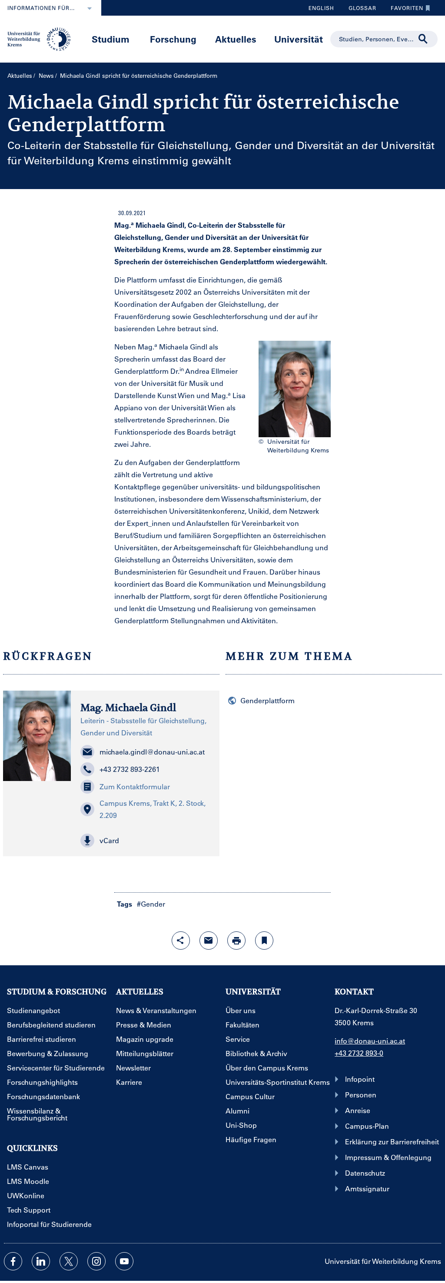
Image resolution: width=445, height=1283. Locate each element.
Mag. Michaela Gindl (128, 707)
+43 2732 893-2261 (130, 769)
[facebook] (13, 1261)
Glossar (359, 10)
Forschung (173, 39)
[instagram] (96, 1261)
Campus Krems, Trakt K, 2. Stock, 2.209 (153, 809)
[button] (145, 841)
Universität (298, 39)
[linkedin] (41, 1261)
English (321, 7)
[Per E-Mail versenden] (208, 940)
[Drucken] (236, 940)
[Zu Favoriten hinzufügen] (264, 940)
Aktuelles (235, 39)
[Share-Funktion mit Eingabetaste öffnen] (181, 940)
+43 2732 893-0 (359, 1052)
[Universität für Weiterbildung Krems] (42, 38)
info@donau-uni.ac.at (370, 1040)
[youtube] (124, 1261)
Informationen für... (41, 7)
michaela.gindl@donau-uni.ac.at (152, 751)
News (46, 75)
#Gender (151, 903)
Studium (111, 39)
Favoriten (403, 10)
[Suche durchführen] (423, 39)
